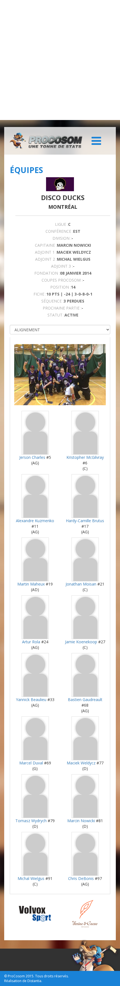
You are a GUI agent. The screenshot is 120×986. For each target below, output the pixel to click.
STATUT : (55, 315)
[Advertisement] (60, 60)
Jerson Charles (32, 457)
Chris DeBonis (81, 878)
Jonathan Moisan (81, 584)
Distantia (34, 980)
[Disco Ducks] (60, 184)
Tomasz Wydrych (31, 820)
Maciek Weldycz (81, 763)
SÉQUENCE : (52, 301)
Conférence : (59, 231)
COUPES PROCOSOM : (62, 280)
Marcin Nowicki (81, 820)
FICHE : (39, 294)
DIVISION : (61, 238)
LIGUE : (61, 224)
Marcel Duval (31, 763)
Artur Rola (31, 641)
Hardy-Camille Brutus (85, 520)
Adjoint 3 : (62, 266)
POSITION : (60, 287)
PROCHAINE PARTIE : (62, 308)
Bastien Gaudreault (85, 699)
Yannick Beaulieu (31, 699)
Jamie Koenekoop (81, 641)
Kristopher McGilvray (85, 457)
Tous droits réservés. (52, 976)
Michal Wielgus (31, 878)
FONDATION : (47, 273)
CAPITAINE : (46, 245)
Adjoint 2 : (46, 259)
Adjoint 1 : (46, 252)
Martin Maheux (31, 584)
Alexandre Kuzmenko (35, 520)
